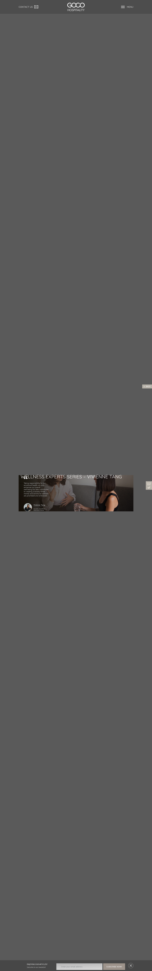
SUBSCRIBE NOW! (114, 966)
